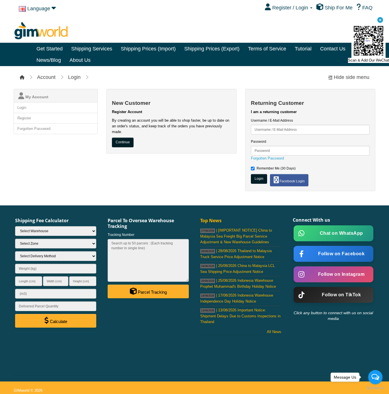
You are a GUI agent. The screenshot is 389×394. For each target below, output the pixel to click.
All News (274, 332)
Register (24, 118)
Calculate (58, 321)
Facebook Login (292, 181)
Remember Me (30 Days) (276, 168)
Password (258, 142)
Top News (211, 220)
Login (74, 77)
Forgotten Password (33, 128)
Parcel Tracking (152, 292)
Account (46, 77)
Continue (123, 142)
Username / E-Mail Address (272, 121)
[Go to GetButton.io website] (375, 388)
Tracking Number (121, 235)
